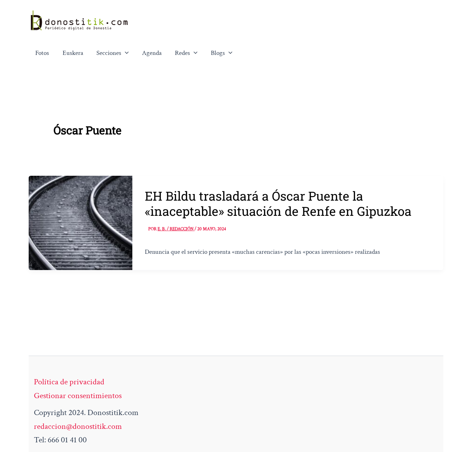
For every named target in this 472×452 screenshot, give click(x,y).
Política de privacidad (69, 381)
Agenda (152, 53)
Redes (182, 53)
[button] (125, 53)
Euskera (73, 53)
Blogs (218, 53)
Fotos (42, 53)
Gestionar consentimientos (78, 395)
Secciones (108, 53)
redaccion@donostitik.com (78, 426)
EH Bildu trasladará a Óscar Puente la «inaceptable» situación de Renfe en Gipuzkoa (278, 203)
